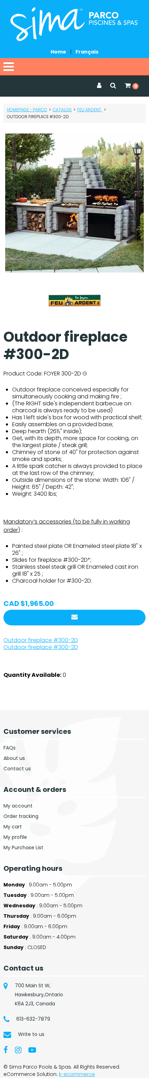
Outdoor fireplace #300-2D (40, 640)
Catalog (62, 110)
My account (18, 805)
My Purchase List (23, 847)
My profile (15, 837)
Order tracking (20, 816)
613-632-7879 (33, 1018)
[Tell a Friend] (74, 617)
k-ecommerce (77, 1074)
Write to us (31, 1034)
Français (87, 51)
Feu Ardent (89, 110)
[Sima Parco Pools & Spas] (74, 24)
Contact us (17, 768)
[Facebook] (5, 1049)
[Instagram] (18, 1049)
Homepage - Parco (27, 110)
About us (14, 758)
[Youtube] (32, 1049)
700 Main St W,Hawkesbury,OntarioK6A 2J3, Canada (39, 994)
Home (58, 51)
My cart (12, 826)
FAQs (9, 747)
